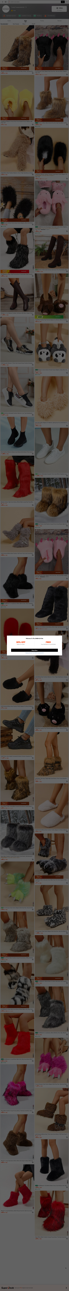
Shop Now (34, 650)
